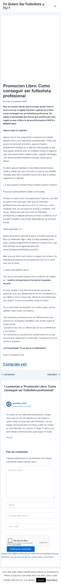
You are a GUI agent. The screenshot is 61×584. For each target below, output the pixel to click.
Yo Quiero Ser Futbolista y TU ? (23, 6)
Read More (51, 580)
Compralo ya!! (15, 364)
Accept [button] (41, 580)
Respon (9, 437)
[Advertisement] (30, 50)
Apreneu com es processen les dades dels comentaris (27, 557)
